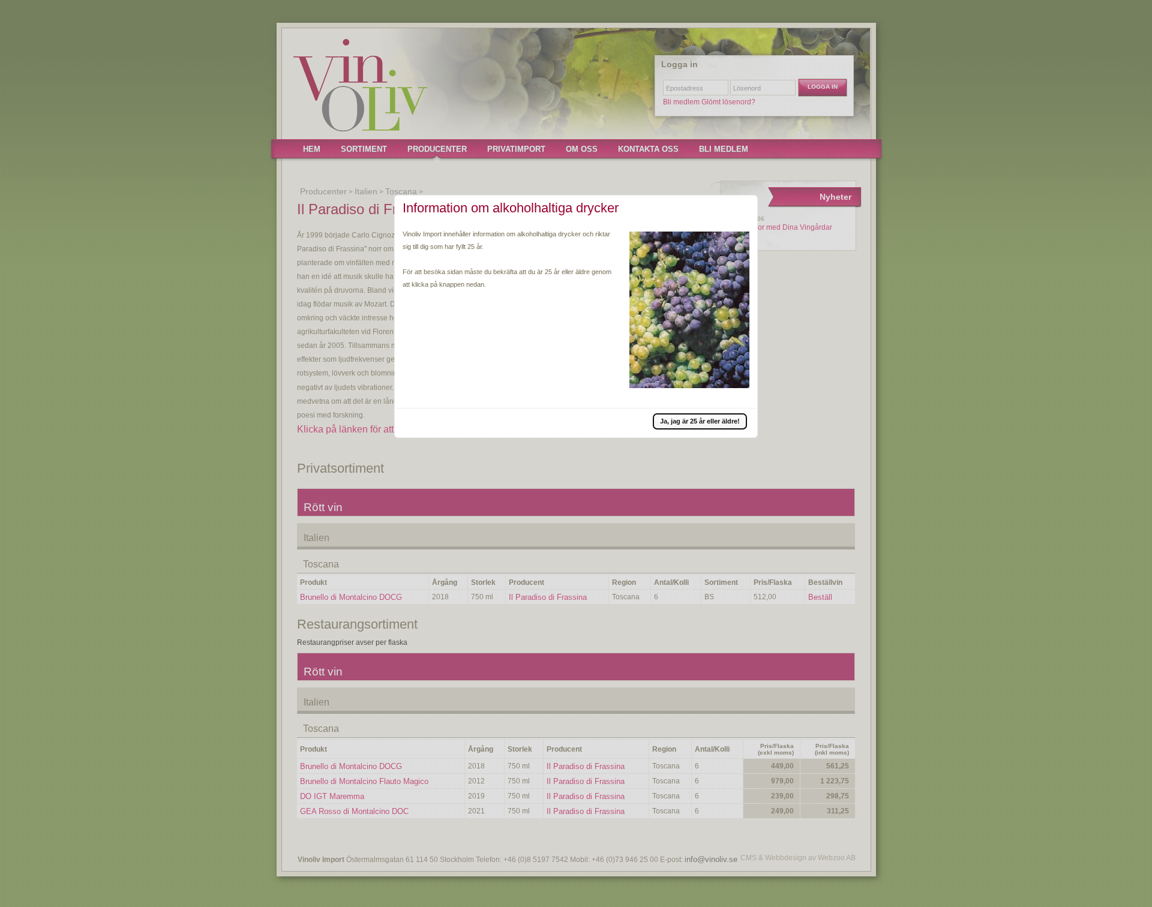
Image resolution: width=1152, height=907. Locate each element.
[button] (700, 421)
